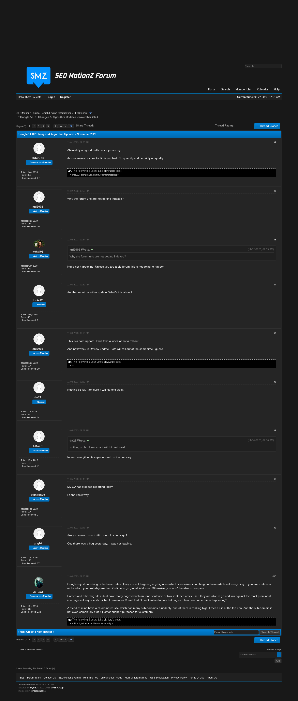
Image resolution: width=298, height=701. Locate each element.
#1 (275, 142)
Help (277, 89)
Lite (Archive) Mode (111, 677)
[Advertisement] (149, 30)
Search (225, 89)
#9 (275, 527)
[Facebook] (97, 125)
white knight (107, 623)
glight (38, 543)
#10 (274, 576)
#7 (275, 430)
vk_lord (38, 592)
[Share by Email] (115, 125)
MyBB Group (57, 687)
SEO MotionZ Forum (27, 113)
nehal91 (37, 251)
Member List (243, 89)
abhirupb (38, 158)
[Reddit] (109, 125)
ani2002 (75, 175)
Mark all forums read (136, 677)
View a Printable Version (31, 649)
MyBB (33, 687)
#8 (275, 479)
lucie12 (38, 300)
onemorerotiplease (109, 175)
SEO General (81, 113)
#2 (275, 191)
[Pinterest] (112, 125)
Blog (22, 677)
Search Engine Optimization (56, 113)
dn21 (74, 365)
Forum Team (34, 677)
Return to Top (90, 677)
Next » (63, 126)
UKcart (38, 446)
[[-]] (70, 170)
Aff (82, 623)
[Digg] (103, 125)
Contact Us (50, 677)
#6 (275, 382)
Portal (211, 89)
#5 (275, 333)
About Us (212, 677)
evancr (88, 623)
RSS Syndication (159, 677)
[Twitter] (100, 125)
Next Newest (44, 631)
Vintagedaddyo (38, 691)
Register (65, 97)
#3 (275, 239)
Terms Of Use (196, 677)
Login (51, 97)
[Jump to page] (71, 126)
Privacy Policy (179, 677)
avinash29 (38, 494)
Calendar (262, 89)
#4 (275, 284)
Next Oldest (27, 631)
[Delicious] (106, 125)
